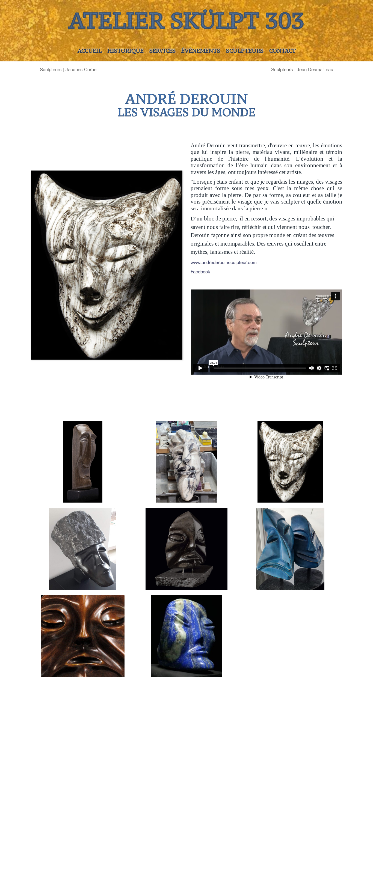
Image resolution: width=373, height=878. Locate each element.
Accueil (90, 50)
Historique (125, 50)
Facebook (200, 271)
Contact (282, 50)
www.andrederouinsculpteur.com (224, 262)
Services (162, 50)
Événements (200, 50)
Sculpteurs (245, 50)
